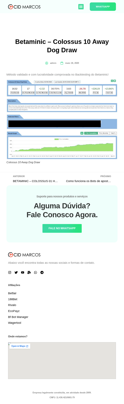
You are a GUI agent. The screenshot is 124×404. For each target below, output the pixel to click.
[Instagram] (9, 272)
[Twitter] (16, 272)
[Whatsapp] (35, 272)
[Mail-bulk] (29, 272)
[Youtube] (22, 272)
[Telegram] (42, 272)
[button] (81, 6)
